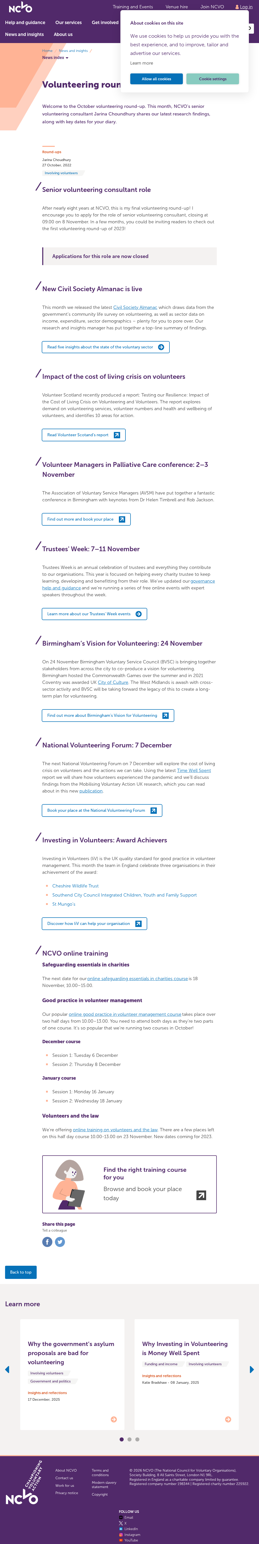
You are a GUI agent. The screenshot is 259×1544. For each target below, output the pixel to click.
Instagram (132, 1535)
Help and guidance (25, 22)
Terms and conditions (100, 1472)
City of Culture (113, 682)
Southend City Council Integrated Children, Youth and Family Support (124, 895)
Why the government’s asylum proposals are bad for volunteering (71, 1353)
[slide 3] (129, 1439)
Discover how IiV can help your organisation (88, 923)
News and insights (24, 34)
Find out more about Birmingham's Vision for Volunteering (102, 715)
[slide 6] (137, 1439)
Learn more (141, 63)
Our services (68, 22)
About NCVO (66, 1470)
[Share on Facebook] (47, 1246)
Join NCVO (212, 7)
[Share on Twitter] (60, 1246)
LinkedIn (131, 1529)
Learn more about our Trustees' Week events (89, 613)
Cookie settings (213, 79)
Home (47, 51)
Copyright (100, 1494)
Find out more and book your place (80, 519)
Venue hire (177, 7)
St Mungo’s (63, 904)
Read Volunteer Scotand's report (78, 434)
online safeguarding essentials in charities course (137, 978)
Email (128, 1517)
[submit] (249, 29)
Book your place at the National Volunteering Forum (96, 810)
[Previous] (7, 1370)
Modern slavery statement (104, 1484)
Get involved (105, 22)
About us (63, 34)
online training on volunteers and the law (115, 1130)
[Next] (252, 1370)
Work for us (64, 1485)
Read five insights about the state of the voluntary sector (100, 347)
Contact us (64, 1478)
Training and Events (133, 7)
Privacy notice (66, 1493)
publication (91, 791)
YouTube (131, 1540)
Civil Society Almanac (135, 307)
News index (53, 57)
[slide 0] (122, 1439)
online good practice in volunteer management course (125, 1014)
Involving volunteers (61, 173)
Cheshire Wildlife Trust (75, 886)
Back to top (21, 1272)
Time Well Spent (194, 770)
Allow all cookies (156, 79)
